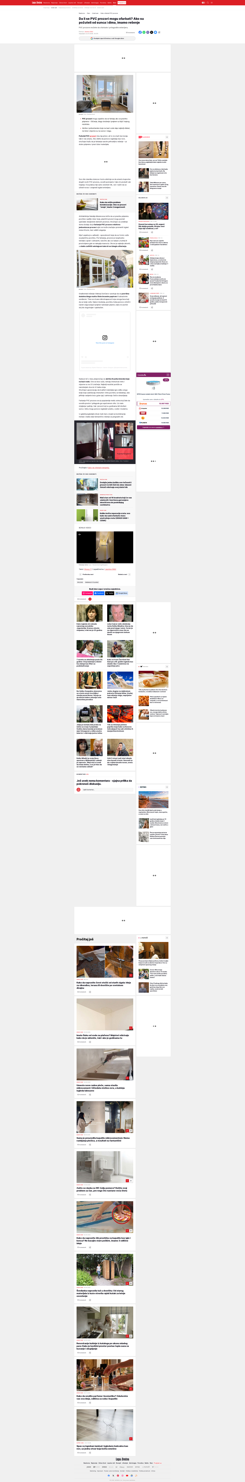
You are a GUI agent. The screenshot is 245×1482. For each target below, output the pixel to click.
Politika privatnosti (144, 1471)
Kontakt (122, 1471)
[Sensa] (137, 1467)
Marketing (93, 1471)
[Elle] (111, 1467)
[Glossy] (122, 1467)
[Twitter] (113, 1476)
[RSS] (136, 1476)
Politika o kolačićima (132, 1471)
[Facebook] (109, 1476)
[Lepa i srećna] (37, 3)
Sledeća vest (122, 574)
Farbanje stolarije (91, 582)
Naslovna (82, 13)
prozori (93, 136)
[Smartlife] (130, 1467)
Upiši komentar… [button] (89, 790)
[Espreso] (104, 1467)
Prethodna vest (88, 574)
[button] (130, 32)
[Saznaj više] (166, 137)
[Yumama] (146, 1467)
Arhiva (153, 1471)
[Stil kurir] (116, 1467)
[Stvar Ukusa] (155, 1467)
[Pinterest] (118, 1476)
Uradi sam (95, 13)
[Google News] (132, 1476)
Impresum (100, 1471)
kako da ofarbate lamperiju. (98, 468)
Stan (88, 13)
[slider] (83, 560)
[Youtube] (127, 1476)
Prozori (80, 582)
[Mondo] (96, 1467)
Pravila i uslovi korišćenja (111, 1471)
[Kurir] (89, 1467)
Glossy (87, 569)
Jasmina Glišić (88, 31)
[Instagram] (122, 1476)
